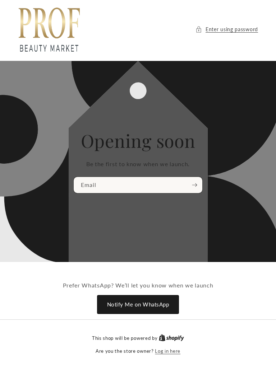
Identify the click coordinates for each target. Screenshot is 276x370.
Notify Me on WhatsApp (138, 304)
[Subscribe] (194, 185)
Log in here (167, 351)
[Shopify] (171, 338)
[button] (227, 29)
